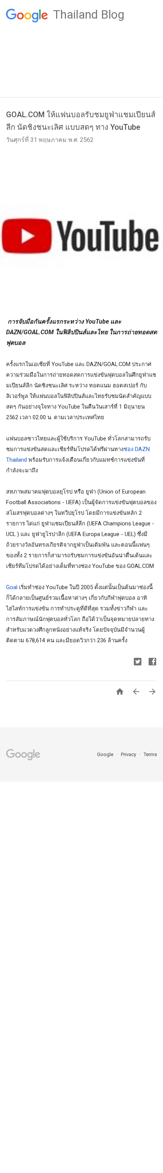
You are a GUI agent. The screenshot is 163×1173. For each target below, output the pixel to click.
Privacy (129, 754)
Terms (150, 754)
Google (105, 754)
